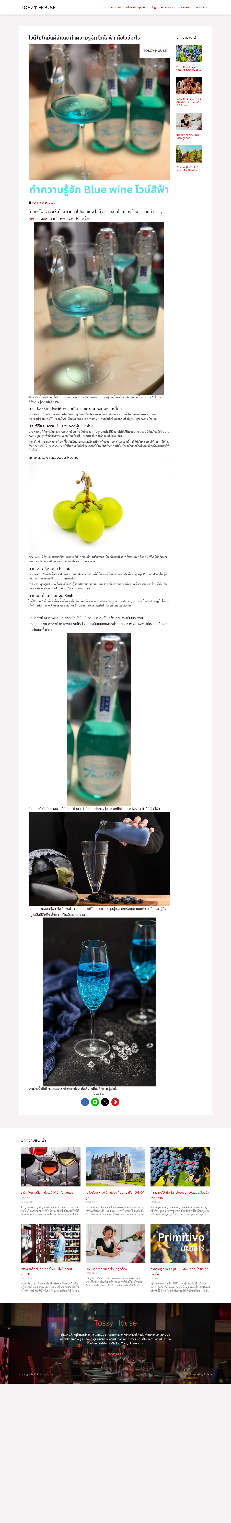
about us (115, 7)
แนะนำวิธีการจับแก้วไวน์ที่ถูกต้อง (187, 136)
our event (184, 7)
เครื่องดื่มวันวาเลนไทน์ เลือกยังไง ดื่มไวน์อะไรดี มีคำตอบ (188, 102)
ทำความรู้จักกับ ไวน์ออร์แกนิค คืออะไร (187, 169)
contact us (201, 7)
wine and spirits (135, 7)
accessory (167, 7)
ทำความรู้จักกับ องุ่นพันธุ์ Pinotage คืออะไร (188, 68)
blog (153, 7)
